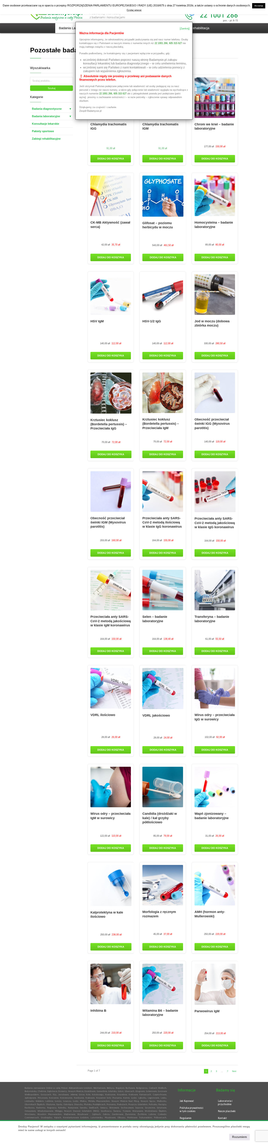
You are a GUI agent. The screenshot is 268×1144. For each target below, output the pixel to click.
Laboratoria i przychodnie (225, 1102)
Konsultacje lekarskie (45, 123)
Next (234, 1071)
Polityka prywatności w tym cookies (191, 1109)
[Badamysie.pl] (56, 14)
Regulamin (185, 1118)
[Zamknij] (185, 28)
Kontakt (222, 1118)
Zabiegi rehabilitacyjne (46, 138)
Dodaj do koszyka (110, 158)
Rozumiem (239, 1137)
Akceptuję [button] (258, 6)
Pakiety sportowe (43, 131)
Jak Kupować (187, 1100)
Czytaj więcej (134, 10)
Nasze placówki (227, 1111)
